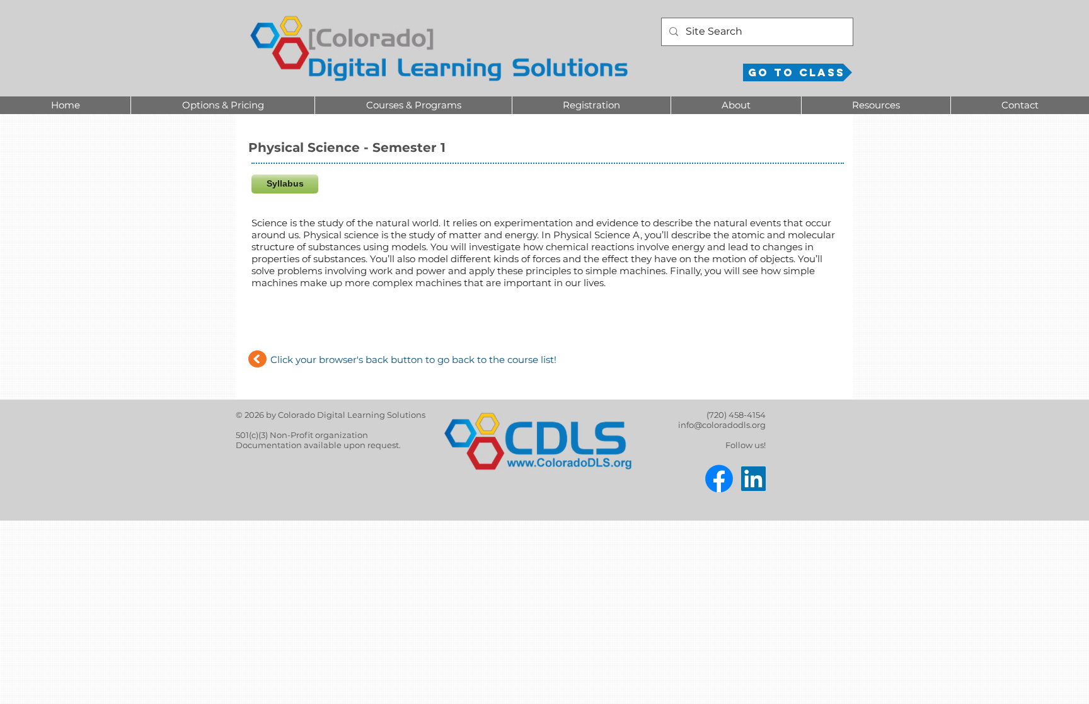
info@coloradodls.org (722, 425)
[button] (222, 105)
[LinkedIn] (753, 478)
